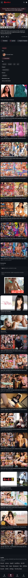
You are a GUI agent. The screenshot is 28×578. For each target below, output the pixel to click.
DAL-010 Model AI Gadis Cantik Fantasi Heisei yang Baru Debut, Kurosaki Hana (14, 158)
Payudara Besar (5, 69)
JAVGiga (12, 569)
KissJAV (2, 569)
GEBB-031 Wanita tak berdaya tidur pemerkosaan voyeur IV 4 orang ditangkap (14, 118)
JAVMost (25, 566)
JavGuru (7, 563)
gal (18, 64)
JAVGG (7, 569)
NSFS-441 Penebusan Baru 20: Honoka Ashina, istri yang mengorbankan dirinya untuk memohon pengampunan (14, 350)
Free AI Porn (3, 331)
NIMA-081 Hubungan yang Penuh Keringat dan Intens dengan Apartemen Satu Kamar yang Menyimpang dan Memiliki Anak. (14, 370)
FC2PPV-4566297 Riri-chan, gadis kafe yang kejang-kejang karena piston (14, 409)
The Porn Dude (18, 569)
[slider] (12, 27)
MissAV (2, 563)
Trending (2, 566)
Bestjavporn (16, 566)
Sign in (3, 268)
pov (14, 64)
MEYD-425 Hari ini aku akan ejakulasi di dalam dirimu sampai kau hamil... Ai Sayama (14, 468)
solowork (4, 64)
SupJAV (12, 563)
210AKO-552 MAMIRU (6, 311)
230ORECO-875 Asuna (6, 488)
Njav (21, 566)
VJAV (7, 566)
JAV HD (22, 563)
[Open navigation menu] (1, 2)
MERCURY (5, 75)
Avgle (10, 566)
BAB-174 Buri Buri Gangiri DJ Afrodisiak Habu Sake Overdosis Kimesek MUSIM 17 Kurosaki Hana (14, 198)
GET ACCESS (18, 10)
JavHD (22, 8)
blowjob (9, 64)
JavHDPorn (17, 563)
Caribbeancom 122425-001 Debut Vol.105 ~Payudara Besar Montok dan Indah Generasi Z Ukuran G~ (14, 527)
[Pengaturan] (26, 2)
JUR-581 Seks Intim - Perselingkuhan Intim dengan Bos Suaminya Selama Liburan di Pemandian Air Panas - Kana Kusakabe (14, 546)
